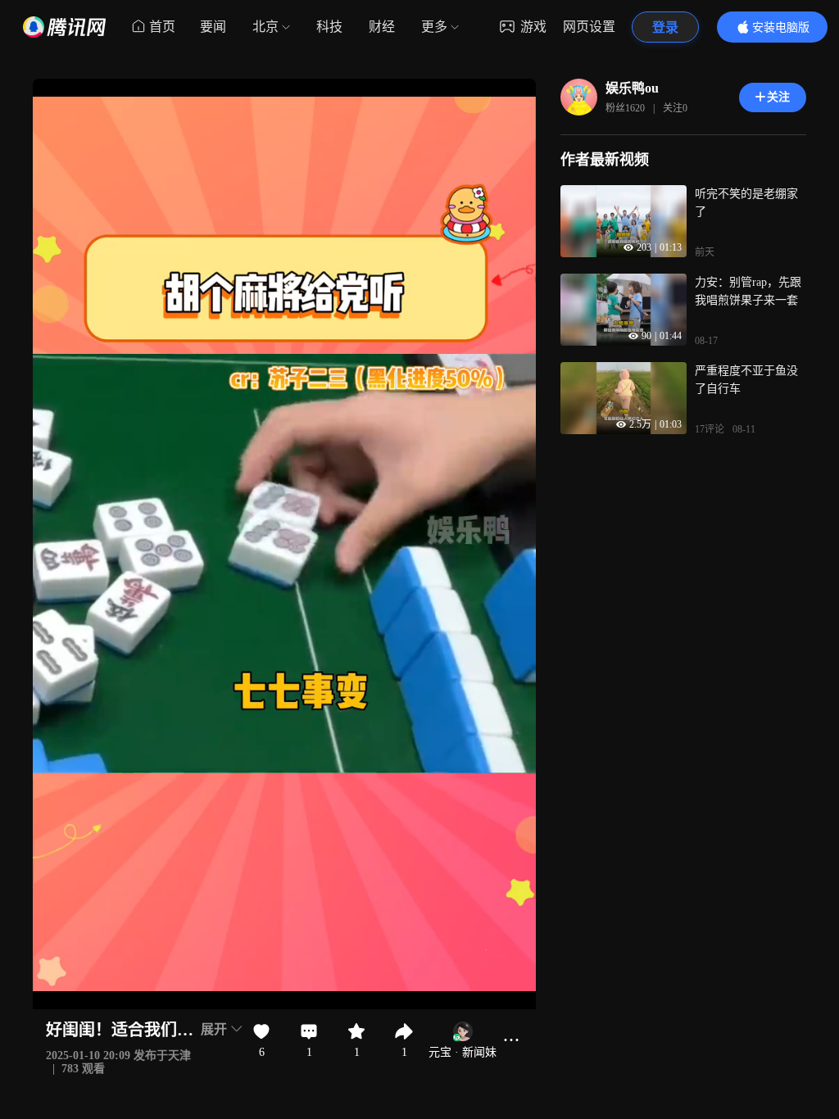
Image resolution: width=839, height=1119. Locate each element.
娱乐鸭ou (632, 88)
